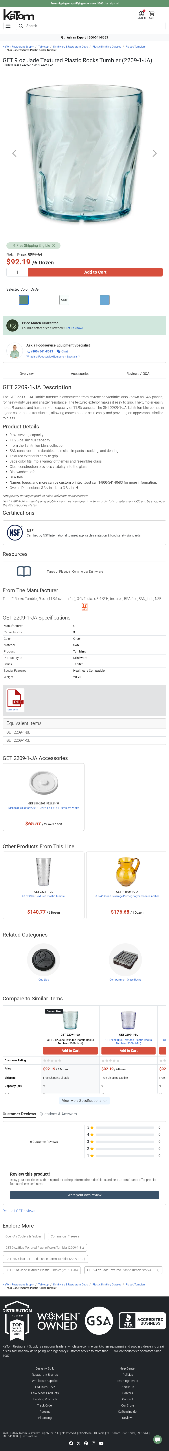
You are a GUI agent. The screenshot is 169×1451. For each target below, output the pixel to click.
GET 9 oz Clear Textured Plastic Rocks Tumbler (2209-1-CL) (45, 1259)
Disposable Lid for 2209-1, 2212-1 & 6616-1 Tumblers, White (43, 807)
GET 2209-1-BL (18, 732)
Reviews (127, 1418)
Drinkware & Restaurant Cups (70, 46)
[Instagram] (94, 1443)
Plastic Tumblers (135, 46)
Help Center (128, 1368)
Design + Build (45, 1368)
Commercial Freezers (65, 1236)
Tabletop (43, 46)
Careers (127, 1393)
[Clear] (64, 300)
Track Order (45, 1405)
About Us (127, 1387)
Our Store (127, 1405)
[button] (142, 15)
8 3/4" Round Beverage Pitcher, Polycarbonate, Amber (127, 896)
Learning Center (127, 1381)
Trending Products (44, 1399)
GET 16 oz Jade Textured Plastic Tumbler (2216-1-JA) (42, 1270)
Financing (45, 1418)
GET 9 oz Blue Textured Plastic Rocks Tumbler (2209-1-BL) (128, 1041)
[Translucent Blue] (104, 300)
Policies (128, 1374)
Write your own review (84, 1195)
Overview (27, 374)
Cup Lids (44, 979)
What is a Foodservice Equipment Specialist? (53, 356)
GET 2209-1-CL (18, 740)
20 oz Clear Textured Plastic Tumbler (43, 896)
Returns (45, 1411)
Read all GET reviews (19, 1211)
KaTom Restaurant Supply (18, 46)
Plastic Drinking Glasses (106, 46)
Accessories (80, 374)
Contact (127, 1399)
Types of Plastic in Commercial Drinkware (75, 571)
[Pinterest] (86, 1443)
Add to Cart (95, 272)
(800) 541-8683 (42, 351)
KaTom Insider (128, 1411)
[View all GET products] (85, 606)
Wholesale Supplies (45, 1381)
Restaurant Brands (45, 1374)
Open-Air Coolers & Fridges (24, 1236)
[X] (79, 1443)
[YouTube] (101, 1443)
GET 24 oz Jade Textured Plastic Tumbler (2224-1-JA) (123, 1270)
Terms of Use (29, 1436)
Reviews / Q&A (138, 374)
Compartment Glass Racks (125, 979)
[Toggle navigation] (8, 26)
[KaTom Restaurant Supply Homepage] (19, 14)
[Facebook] (71, 1443)
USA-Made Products (45, 1393)
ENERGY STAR (45, 1387)
